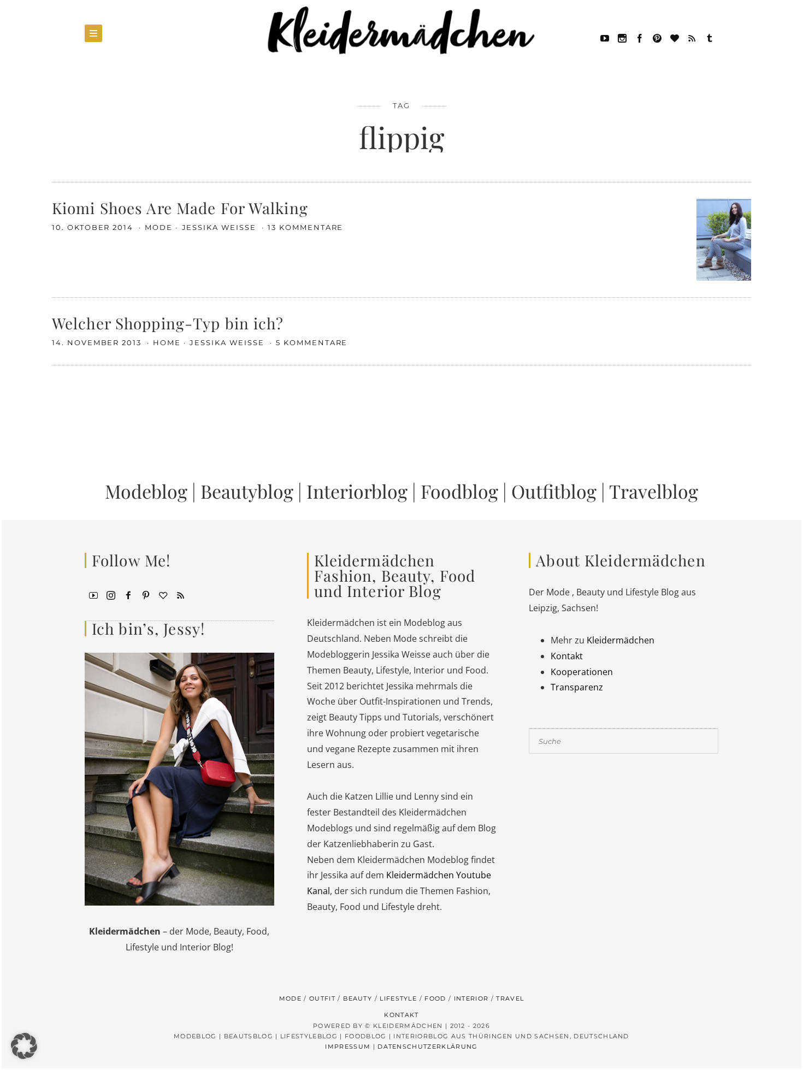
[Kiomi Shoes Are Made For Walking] (723, 239)
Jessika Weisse (220, 227)
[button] (24, 1046)
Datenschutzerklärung (427, 1046)
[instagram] (111, 594)
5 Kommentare (311, 342)
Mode (159, 227)
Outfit (322, 998)
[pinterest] (657, 37)
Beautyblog (246, 491)
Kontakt (567, 656)
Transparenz (577, 687)
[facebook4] (128, 594)
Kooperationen (582, 672)
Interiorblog (357, 491)
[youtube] (604, 37)
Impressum (347, 1046)
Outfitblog (554, 491)
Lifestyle (398, 998)
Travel (510, 998)
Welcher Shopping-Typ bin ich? (168, 323)
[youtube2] (93, 594)
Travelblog (653, 491)
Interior (471, 998)
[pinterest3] (146, 594)
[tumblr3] (709, 37)
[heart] (674, 37)
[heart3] (163, 594)
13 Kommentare (305, 227)
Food (435, 998)
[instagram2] (622, 37)
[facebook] (639, 37)
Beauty (357, 998)
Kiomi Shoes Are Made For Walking (180, 208)
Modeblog (146, 491)
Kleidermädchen (620, 640)
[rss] (692, 37)
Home (167, 342)
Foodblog (459, 491)
